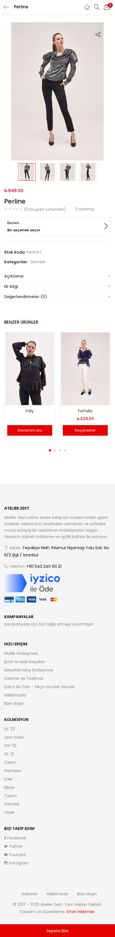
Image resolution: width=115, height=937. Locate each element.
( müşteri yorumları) (45, 209)
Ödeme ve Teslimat (24, 678)
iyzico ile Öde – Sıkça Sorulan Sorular (39, 687)
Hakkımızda (15, 695)
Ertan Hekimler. (81, 911)
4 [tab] (65, 450)
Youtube (17, 854)
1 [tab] (50, 450)
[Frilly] (29, 368)
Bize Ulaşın (14, 703)
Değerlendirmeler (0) (25, 296)
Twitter (16, 846)
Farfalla (85, 410)
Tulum (10, 796)
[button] (106, 7)
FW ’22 (10, 745)
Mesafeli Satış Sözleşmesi (28, 670)
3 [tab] (60, 450)
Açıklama (13, 276)
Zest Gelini (14, 737)
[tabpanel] (30, 388)
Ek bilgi (11, 286)
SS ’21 (9, 754)
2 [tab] (55, 450)
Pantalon (12, 771)
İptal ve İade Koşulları (24, 662)
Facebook (16, 838)
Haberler (30, 894)
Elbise (9, 787)
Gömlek (37, 262)
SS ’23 (9, 729)
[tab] (57, 276)
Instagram (19, 863)
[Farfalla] (85, 368)
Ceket (10, 762)
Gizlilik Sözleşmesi (21, 653)
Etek (8, 779)
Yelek (9, 812)
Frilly (30, 410)
